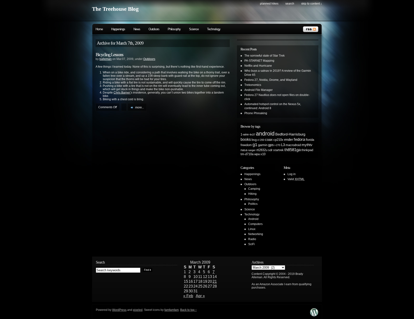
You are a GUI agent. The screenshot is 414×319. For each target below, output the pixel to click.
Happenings (118, 29)
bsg (254, 140)
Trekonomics (252, 85)
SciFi (251, 244)
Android (253, 219)
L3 (283, 145)
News (136, 29)
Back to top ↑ (188, 310)
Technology (213, 29)
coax (269, 140)
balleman (105, 59)
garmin (262, 145)
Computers (255, 224)
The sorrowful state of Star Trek (264, 55)
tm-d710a (247, 154)
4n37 (252, 134)
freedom (246, 145)
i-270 (277, 145)
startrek (278, 150)
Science (194, 29)
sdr (270, 150)
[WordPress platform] (314, 315)
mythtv (307, 145)
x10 (262, 154)
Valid (296, 179)
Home (99, 29)
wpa (257, 154)
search (289, 3)
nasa (244, 150)
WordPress (119, 310)
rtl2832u (261, 150)
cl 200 (260, 139)
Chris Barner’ (122, 92)
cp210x (278, 140)
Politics (253, 204)
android (265, 133)
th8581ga (292, 149)
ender (288, 140)
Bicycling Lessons (109, 54)
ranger (252, 150)
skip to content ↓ (311, 3)
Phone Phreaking (255, 113)
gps (271, 145)
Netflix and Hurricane (258, 65)
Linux (251, 229)
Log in (292, 174)
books (246, 139)
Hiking (252, 193)
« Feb (188, 296)
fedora (299, 139)
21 (215, 281)
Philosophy (174, 29)
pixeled (138, 310)
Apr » (200, 296)
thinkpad (307, 150)
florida (310, 140)
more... (139, 107)
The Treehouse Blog (115, 9)
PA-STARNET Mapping (259, 60)
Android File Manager (258, 90)
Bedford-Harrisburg (290, 134)
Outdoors (154, 29)
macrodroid (293, 145)
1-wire (245, 134)
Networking (255, 234)
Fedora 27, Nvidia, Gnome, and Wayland (270, 80)
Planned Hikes (269, 3)
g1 (255, 144)
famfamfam (171, 310)
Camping (254, 188)
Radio (252, 239)
